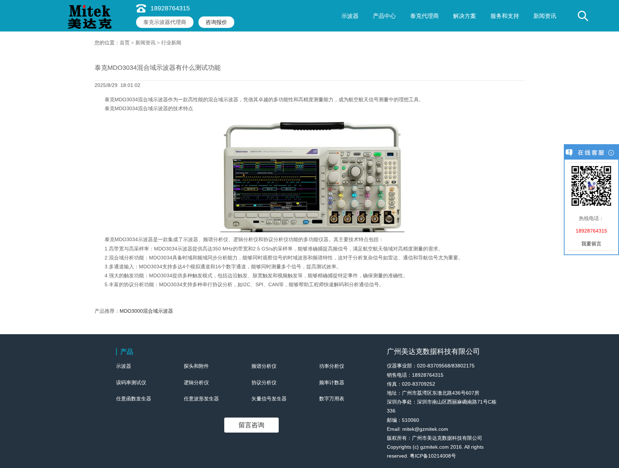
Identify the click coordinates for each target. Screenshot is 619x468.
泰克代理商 (424, 16)
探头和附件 (196, 366)
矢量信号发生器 (269, 398)
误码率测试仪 (131, 382)
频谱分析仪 (264, 366)
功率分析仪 (331, 366)
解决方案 (464, 16)
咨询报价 (216, 22)
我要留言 (591, 244)
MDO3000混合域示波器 (146, 311)
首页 (125, 42)
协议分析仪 (264, 382)
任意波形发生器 (201, 398)
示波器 (350, 16)
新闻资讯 (544, 16)
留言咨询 (251, 425)
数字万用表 (331, 398)
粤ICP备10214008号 (433, 456)
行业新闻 (171, 42)
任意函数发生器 (133, 398)
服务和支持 (504, 16)
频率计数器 (331, 382)
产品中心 (384, 16)
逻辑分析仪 (196, 382)
